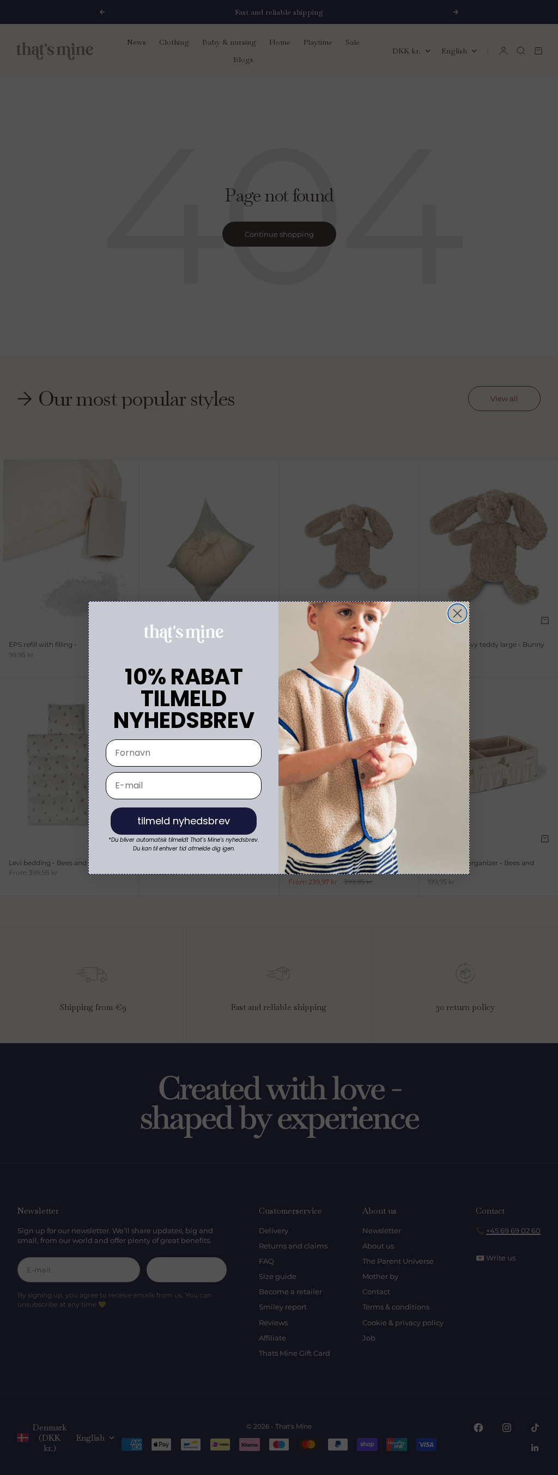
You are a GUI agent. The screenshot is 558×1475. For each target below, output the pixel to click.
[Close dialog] (457, 613)
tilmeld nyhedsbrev (183, 821)
